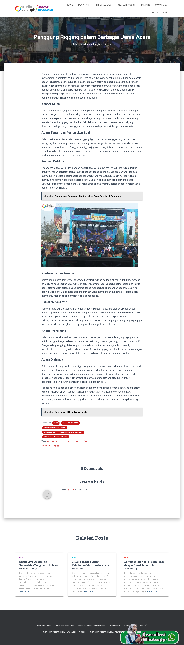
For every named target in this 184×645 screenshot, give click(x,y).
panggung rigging (54, 441)
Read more (24, 591)
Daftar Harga (161, 5)
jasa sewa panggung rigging (54, 427)
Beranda (70, 5)
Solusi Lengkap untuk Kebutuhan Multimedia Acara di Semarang (92, 565)
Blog (165, 12)
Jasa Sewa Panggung (70, 423)
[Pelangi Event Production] (34, 8)
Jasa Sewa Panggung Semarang (55, 436)
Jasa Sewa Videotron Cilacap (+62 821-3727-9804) (64, 632)
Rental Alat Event (104, 5)
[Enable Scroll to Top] (178, 639)
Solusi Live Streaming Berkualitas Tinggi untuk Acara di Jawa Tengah (39, 565)
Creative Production (127, 5)
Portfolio (145, 5)
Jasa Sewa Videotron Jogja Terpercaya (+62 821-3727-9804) (115, 632)
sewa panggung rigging (52, 445)
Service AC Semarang (64, 625)
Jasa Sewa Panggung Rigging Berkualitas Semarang (63, 432)
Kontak (155, 12)
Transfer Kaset (44, 625)
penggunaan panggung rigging (76, 441)
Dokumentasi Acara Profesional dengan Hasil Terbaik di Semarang (144, 565)
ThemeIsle (164, 639)
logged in (70, 489)
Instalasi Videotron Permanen (91, 625)
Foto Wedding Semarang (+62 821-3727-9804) (128, 625)
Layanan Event (84, 5)
